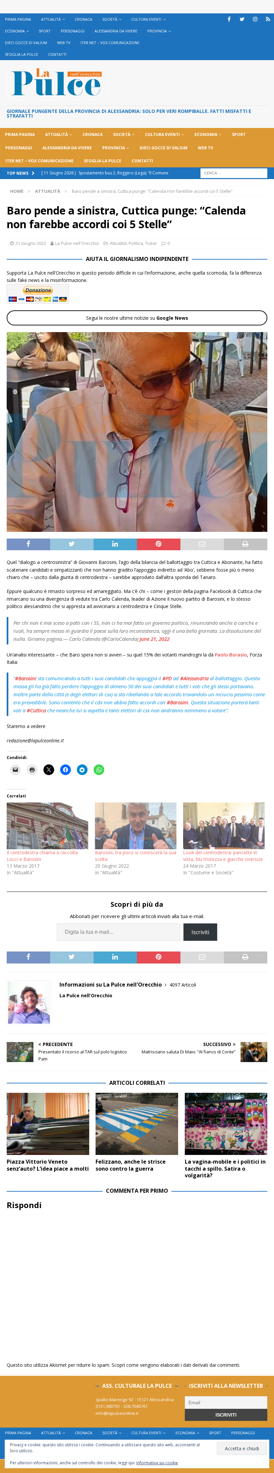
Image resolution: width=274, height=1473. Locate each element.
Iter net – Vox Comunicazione (110, 42)
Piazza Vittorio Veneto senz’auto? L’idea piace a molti (48, 1165)
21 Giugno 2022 (30, 243)
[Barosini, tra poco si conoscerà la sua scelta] (135, 825)
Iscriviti (200, 932)
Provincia (157, 30)
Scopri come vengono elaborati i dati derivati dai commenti (175, 1365)
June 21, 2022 (154, 638)
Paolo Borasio (231, 654)
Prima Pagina (18, 19)
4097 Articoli (182, 985)
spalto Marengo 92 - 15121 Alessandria (135, 1399)
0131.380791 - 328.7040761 (122, 1406)
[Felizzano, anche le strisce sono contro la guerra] (137, 1124)
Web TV (64, 42)
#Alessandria (194, 678)
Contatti (57, 54)
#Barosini (25, 678)
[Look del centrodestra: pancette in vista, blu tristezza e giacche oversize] (224, 825)
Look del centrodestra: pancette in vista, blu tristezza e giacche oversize (223, 855)
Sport (45, 30)
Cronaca (83, 19)
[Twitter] (242, 19)
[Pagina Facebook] (229, 19)
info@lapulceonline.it (117, 1413)
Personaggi (73, 30)
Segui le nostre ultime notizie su (137, 318)
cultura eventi (146, 19)
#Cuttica (36, 710)
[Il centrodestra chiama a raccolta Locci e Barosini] (47, 825)
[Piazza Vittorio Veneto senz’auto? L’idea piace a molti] (48, 1124)
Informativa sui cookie (157, 1463)
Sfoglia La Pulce (21, 54)
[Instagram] (255, 19)
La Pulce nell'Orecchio (77, 243)
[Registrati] (268, 19)
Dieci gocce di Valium (26, 42)
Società (109, 19)
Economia (15, 30)
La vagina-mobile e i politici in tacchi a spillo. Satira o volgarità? (225, 1168)
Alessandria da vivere (116, 30)
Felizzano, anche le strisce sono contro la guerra (131, 1165)
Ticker (151, 243)
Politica (136, 243)
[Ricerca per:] (233, 172)
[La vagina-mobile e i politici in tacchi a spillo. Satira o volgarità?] (226, 1124)
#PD (167, 678)
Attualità (51, 19)
